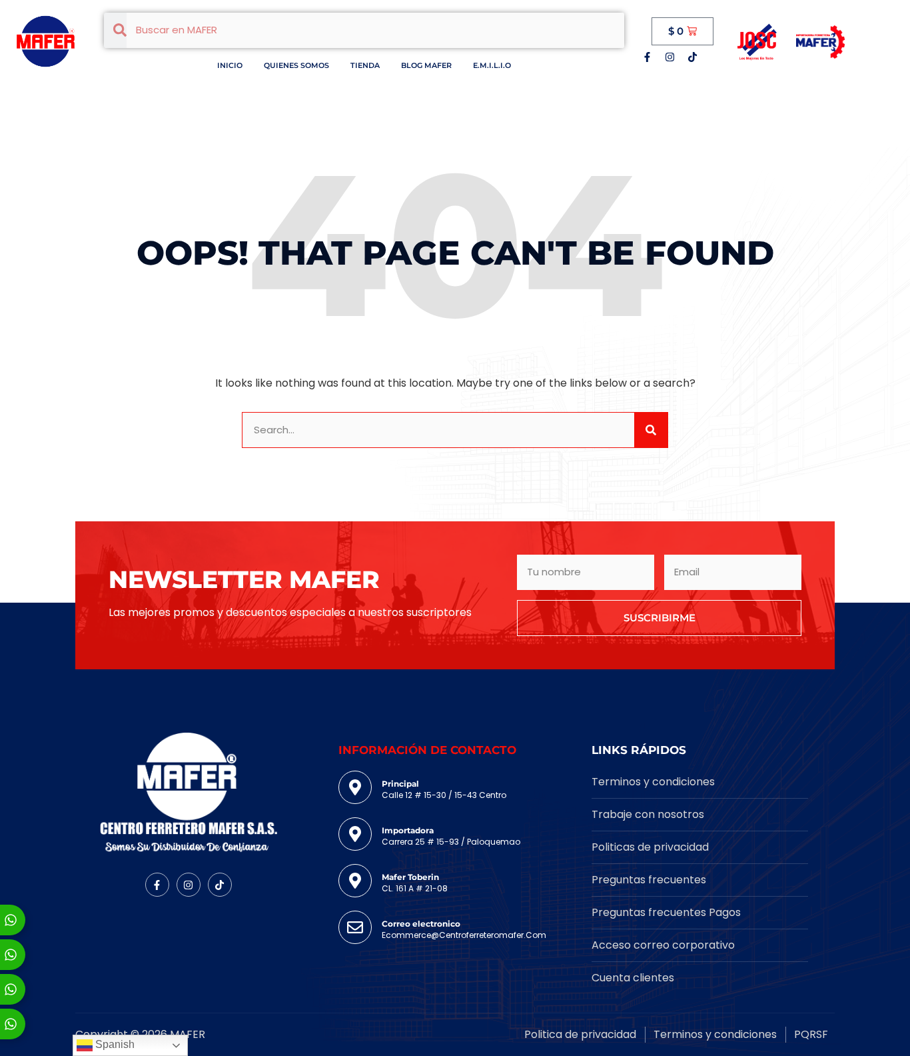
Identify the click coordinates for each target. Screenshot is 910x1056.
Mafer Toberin (410, 877)
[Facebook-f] (647, 57)
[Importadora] (355, 834)
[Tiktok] (692, 57)
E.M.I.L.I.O (492, 65)
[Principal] (355, 787)
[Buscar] (651, 430)
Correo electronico (421, 924)
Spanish (114, 1044)
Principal (400, 784)
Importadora (408, 830)
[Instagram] (670, 57)
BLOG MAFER (426, 65)
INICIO (229, 65)
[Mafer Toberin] (355, 880)
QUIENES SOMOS (296, 65)
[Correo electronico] (355, 927)
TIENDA (365, 65)
